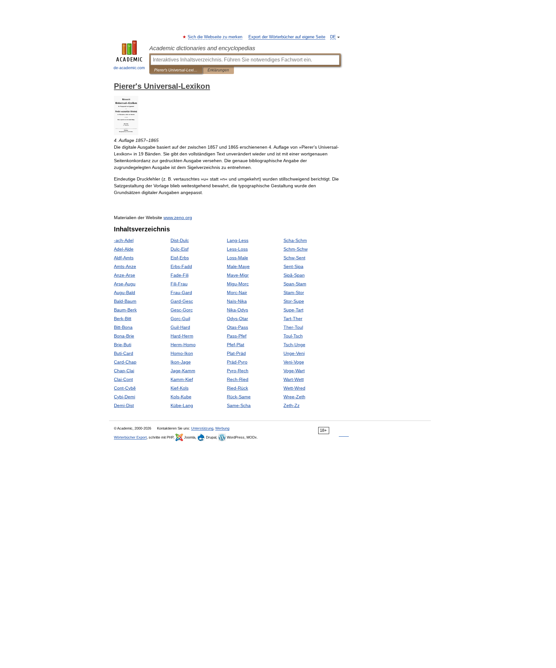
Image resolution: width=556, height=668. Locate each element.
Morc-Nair (237, 292)
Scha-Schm (295, 240)
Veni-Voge (293, 362)
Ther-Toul (293, 327)
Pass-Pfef (236, 336)
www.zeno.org (177, 217)
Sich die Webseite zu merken (215, 37)
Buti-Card (123, 353)
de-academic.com (129, 68)
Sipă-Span (294, 275)
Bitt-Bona (123, 327)
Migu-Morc (238, 283)
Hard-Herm (182, 336)
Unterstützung (202, 428)
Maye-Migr (238, 275)
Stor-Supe (293, 301)
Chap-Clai (124, 370)
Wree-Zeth (294, 396)
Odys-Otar (237, 318)
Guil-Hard (180, 327)
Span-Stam (294, 283)
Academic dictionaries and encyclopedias (202, 48)
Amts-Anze (125, 266)
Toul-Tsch (293, 336)
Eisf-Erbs (180, 257)
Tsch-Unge (294, 344)
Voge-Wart (294, 370)
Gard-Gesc (182, 301)
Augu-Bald (124, 292)
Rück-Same (239, 396)
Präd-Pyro (237, 362)
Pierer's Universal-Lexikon (176, 70)
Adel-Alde (124, 249)
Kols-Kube (181, 396)
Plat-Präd (236, 353)
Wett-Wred (294, 388)
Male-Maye (238, 266)
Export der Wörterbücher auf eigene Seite (286, 37)
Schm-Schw (295, 249)
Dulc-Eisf (180, 249)
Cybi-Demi (124, 396)
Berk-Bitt (122, 318)
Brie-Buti (122, 344)
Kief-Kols (180, 388)
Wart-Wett (293, 379)
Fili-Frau (179, 283)
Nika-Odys (237, 309)
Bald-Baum (125, 301)
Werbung (222, 428)
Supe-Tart (293, 309)
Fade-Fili (180, 275)
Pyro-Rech (237, 370)
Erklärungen (218, 70)
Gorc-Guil (180, 318)
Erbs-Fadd (181, 266)
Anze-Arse (124, 275)
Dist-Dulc (180, 240)
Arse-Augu (124, 283)
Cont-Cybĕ (125, 388)
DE (333, 37)
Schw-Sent (294, 257)
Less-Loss (237, 249)
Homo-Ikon (182, 353)
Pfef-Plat (235, 344)
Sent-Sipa (293, 266)
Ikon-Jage (181, 362)
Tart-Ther (292, 318)
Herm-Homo (183, 344)
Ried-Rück (237, 388)
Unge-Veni (294, 353)
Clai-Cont (123, 379)
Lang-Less (237, 240)
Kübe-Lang (182, 405)
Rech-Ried (237, 379)
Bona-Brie (124, 336)
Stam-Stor (293, 292)
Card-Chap (125, 362)
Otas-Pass (237, 327)
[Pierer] (126, 133)
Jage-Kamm (183, 370)
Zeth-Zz (291, 405)
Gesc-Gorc (182, 309)
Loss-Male (237, 257)
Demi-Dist (124, 405)
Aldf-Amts (124, 257)
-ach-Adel (124, 240)
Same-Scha (239, 405)
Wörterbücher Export (130, 437)
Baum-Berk (125, 309)
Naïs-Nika (237, 301)
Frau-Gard (181, 292)
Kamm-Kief (182, 379)
